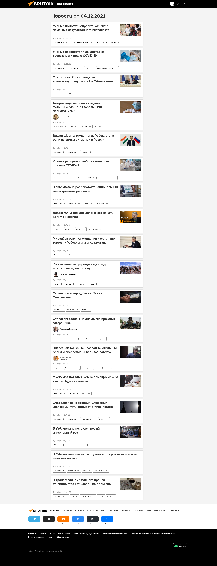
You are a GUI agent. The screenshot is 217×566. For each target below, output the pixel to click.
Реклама (50, 537)
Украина (81, 284)
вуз (84, 445)
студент (85, 152)
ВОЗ (95, 126)
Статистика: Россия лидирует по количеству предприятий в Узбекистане (83, 79)
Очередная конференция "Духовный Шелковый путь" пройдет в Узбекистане (83, 405)
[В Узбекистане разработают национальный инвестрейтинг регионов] (130, 191)
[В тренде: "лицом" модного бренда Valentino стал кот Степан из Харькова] (130, 484)
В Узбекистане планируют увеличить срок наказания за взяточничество (95, 456)
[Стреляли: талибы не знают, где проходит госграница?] (130, 323)
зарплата (72, 393)
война (78, 229)
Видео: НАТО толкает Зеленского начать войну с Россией (83, 215)
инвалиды (85, 368)
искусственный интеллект (80, 42)
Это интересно (59, 42)
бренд (98, 368)
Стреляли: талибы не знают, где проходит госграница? (84, 321)
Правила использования (60, 534)
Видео (56, 229)
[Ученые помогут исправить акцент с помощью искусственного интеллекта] (130, 30)
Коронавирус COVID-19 (105, 68)
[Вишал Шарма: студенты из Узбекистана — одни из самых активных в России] (130, 140)
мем (72, 496)
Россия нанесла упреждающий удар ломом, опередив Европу (80, 266)
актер (84, 310)
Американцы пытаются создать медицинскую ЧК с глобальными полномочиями (77, 107)
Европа (68, 284)
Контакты (43, 534)
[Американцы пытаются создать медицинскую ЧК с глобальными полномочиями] (130, 107)
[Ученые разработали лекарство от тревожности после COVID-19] (130, 56)
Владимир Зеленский (95, 229)
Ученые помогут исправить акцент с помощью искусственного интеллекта (81, 28)
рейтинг (86, 203)
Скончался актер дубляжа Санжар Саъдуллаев (78, 295)
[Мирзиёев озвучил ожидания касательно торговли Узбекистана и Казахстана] (130, 242)
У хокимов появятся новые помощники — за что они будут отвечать (86, 379)
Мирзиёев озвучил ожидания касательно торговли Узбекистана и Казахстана (84, 240)
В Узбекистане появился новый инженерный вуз (76, 430)
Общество (57, 152)
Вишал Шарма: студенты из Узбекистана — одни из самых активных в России (85, 138)
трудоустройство (113, 368)
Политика (80, 511)
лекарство (74, 68)
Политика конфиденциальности (86, 534)
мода (109, 496)
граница (98, 339)
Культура (57, 310)
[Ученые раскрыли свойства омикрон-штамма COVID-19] (130, 165)
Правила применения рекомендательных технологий (153, 534)
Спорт (148, 511)
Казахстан (72, 255)
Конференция (87, 419)
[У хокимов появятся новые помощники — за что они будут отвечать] (130, 381)
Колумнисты (58, 126)
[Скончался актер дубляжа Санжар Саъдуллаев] (130, 297)
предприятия (88, 94)
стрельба (73, 339)
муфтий (101, 419)
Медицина (83, 126)
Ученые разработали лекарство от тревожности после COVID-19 (78, 54)
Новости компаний (36, 537)
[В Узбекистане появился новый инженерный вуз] (130, 432)
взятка (85, 470)
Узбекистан (73, 94)
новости (68, 511)
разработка (100, 42)
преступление (99, 470)
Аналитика (174, 511)
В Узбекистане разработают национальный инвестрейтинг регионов (85, 189)
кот (99, 496)
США (71, 126)
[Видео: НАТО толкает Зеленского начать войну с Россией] (130, 217)
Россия (56, 284)
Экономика (58, 94)
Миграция (127, 511)
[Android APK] (180, 546)
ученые (113, 42)
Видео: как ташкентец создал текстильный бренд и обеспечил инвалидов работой (85, 350)
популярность (86, 496)
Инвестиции (100, 203)
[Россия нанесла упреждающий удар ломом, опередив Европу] (130, 268)
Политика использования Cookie (115, 534)
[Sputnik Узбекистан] (42, 7)
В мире (56, 178)
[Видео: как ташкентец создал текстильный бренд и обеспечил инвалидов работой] (130, 352)
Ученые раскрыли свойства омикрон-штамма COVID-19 (81, 163)
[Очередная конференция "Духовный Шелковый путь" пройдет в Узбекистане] (130, 407)
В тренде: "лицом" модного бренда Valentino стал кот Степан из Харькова (82, 482)
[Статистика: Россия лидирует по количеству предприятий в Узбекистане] (130, 81)
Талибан (86, 339)
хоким (84, 393)
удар (92, 284)
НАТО (67, 229)
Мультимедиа (70, 368)
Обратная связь (63, 537)
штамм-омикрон (106, 178)
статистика (103, 94)
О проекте (32, 534)
